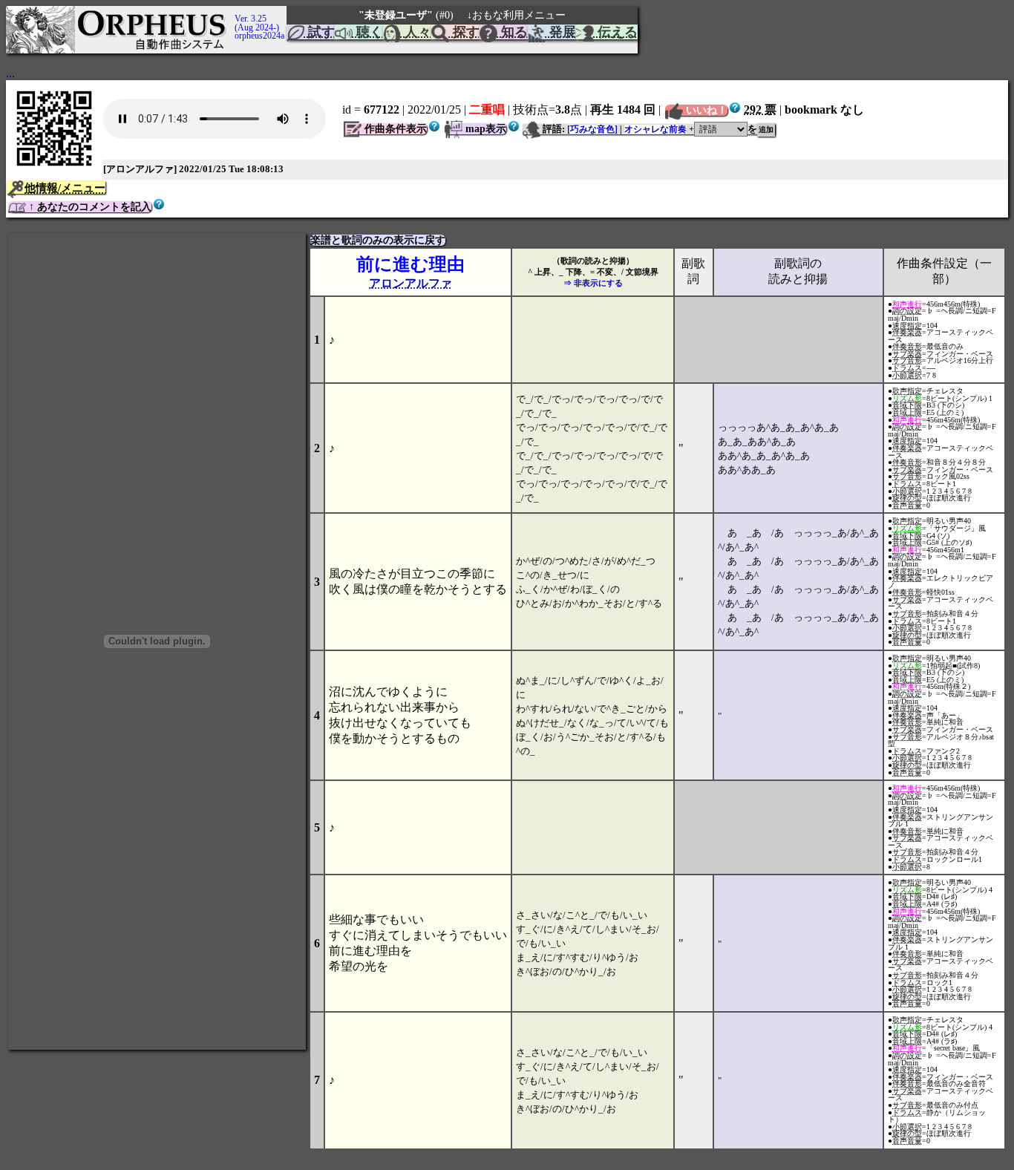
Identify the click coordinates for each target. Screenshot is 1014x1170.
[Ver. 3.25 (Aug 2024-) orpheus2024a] (232, 12)
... (10, 73)
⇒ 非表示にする (593, 282)
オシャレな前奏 (655, 129)
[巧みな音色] (592, 129)
